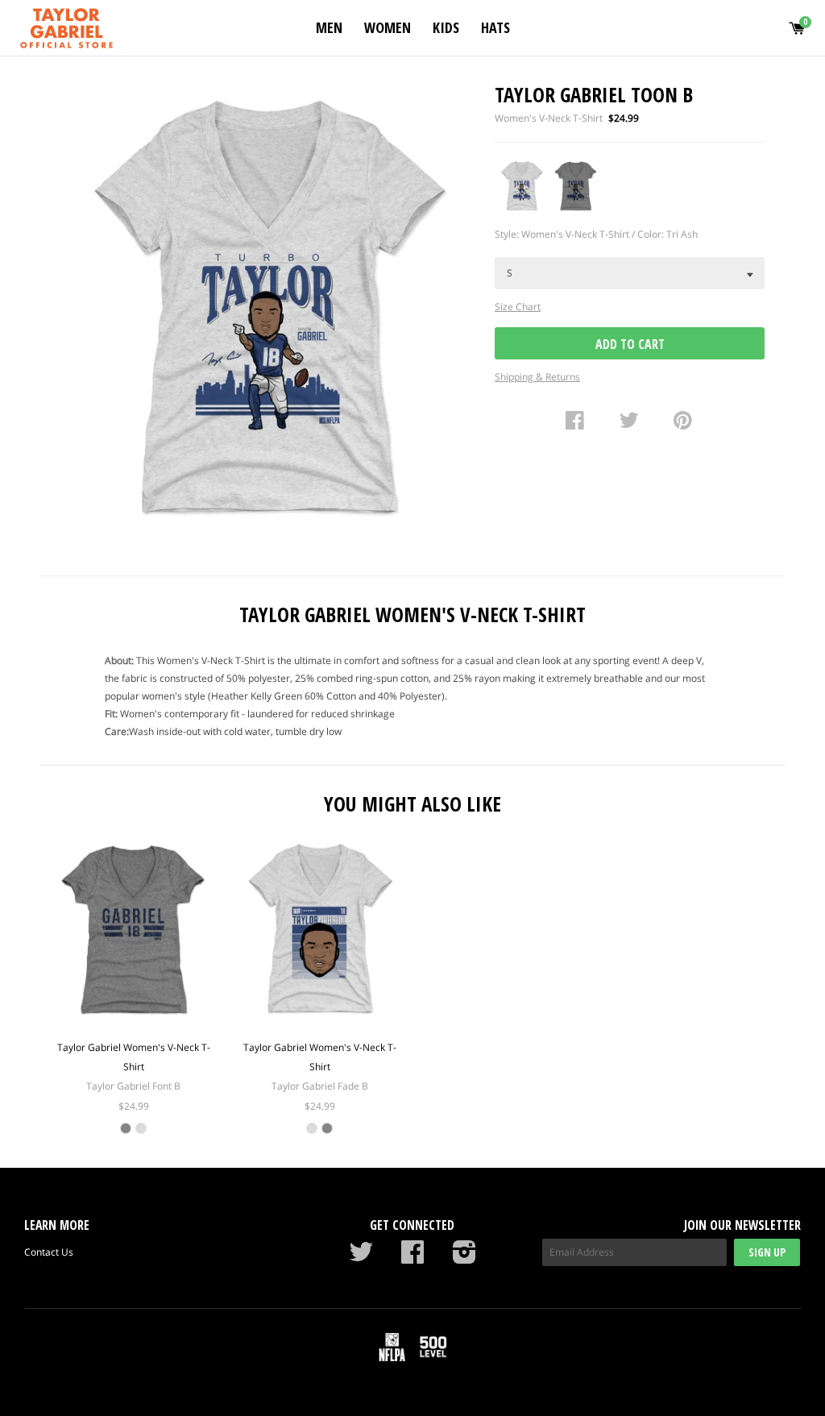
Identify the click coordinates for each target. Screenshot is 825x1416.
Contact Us (48, 1252)
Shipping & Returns (537, 377)
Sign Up (767, 1252)
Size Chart (518, 307)
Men (329, 27)
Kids (446, 27)
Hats (495, 27)
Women (387, 27)
